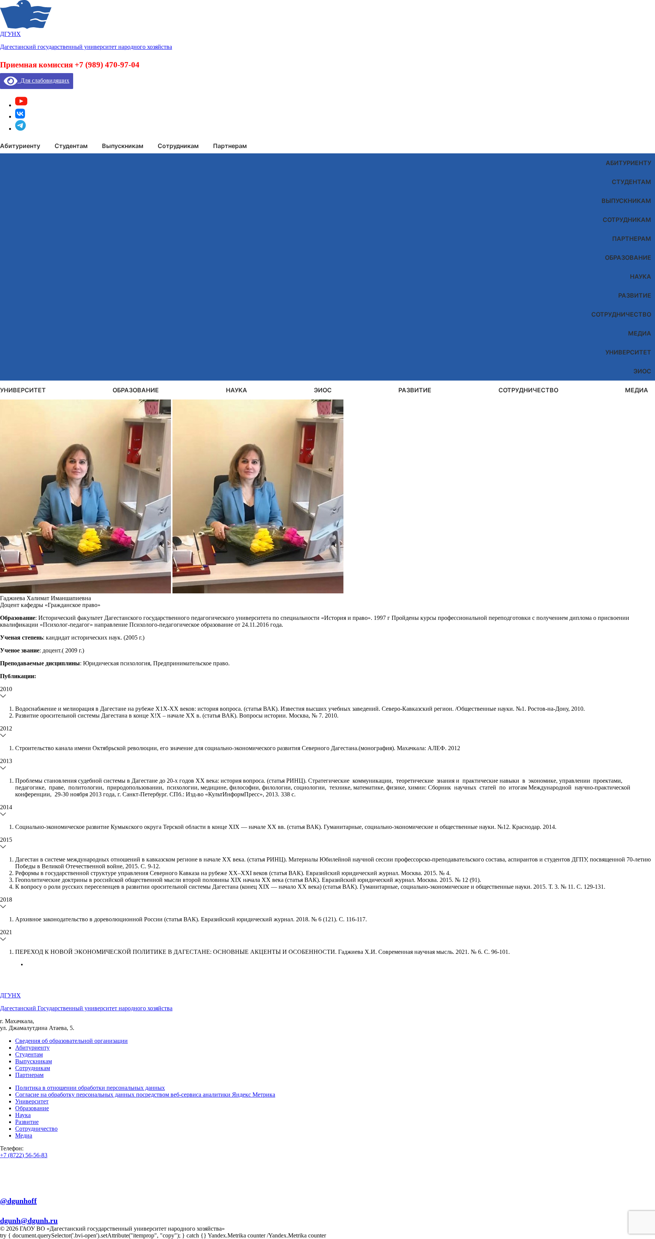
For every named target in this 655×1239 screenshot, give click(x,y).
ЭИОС (642, 371)
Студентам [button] (71, 146)
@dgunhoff (18, 1201)
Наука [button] (236, 390)
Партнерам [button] (230, 146)
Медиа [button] (636, 390)
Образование (628, 257)
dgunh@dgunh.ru (29, 1220)
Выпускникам (626, 200)
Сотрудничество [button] (528, 390)
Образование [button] (136, 390)
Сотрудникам (627, 219)
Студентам (631, 182)
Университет (628, 352)
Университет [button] (23, 390)
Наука (640, 276)
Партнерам (631, 238)
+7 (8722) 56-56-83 (23, 1155)
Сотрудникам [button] (178, 146)
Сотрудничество (621, 314)
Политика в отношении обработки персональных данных (90, 1088)
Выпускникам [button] (122, 146)
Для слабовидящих (43, 80)
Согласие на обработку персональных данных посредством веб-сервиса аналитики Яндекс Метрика (145, 1094)
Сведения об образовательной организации (71, 1041)
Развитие (634, 295)
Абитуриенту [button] (20, 146)
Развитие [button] (414, 390)
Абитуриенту (628, 163)
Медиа (639, 333)
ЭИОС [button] (323, 390)
